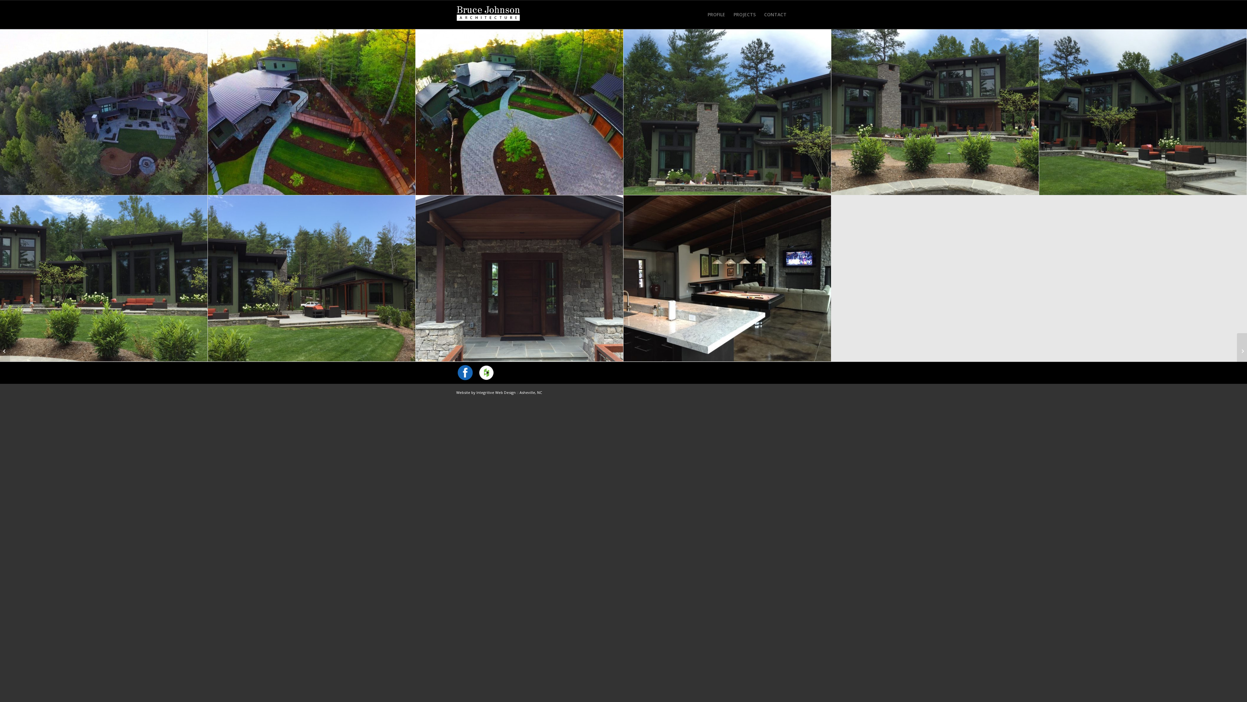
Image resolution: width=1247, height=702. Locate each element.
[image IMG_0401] (727, 278)
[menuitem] (716, 14)
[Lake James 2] (5, 351)
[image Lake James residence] (104, 112)
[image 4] (1143, 112)
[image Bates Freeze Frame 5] (312, 112)
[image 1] (727, 112)
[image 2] (935, 112)
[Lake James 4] (1242, 351)
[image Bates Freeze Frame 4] (520, 112)
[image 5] (312, 278)
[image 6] (520, 278)
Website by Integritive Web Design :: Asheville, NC (499, 392)
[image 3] (104, 278)
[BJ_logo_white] (488, 14)
